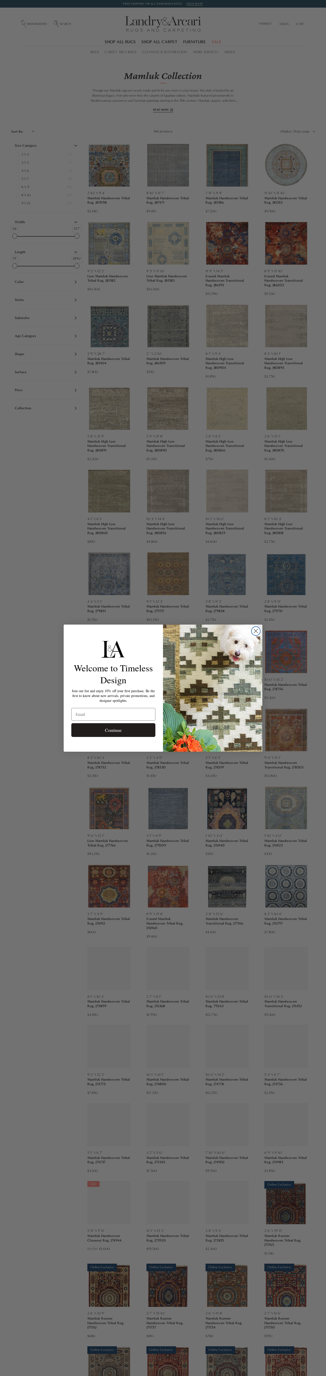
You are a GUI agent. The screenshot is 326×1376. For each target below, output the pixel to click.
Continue (113, 730)
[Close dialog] (255, 631)
